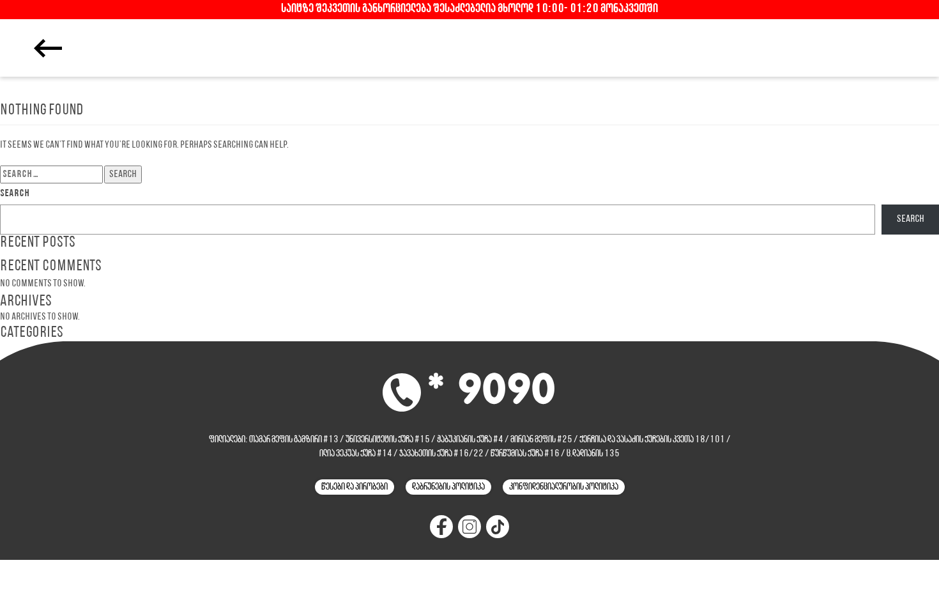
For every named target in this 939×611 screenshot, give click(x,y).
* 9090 (491, 391)
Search (14, 194)
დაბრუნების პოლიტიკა (448, 487)
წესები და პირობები (354, 487)
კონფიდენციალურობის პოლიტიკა (563, 487)
